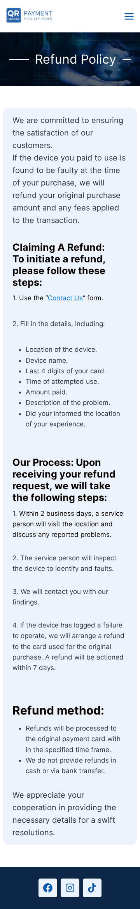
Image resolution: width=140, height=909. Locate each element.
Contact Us (65, 298)
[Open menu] (130, 16)
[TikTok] (92, 888)
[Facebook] (47, 888)
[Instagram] (70, 888)
